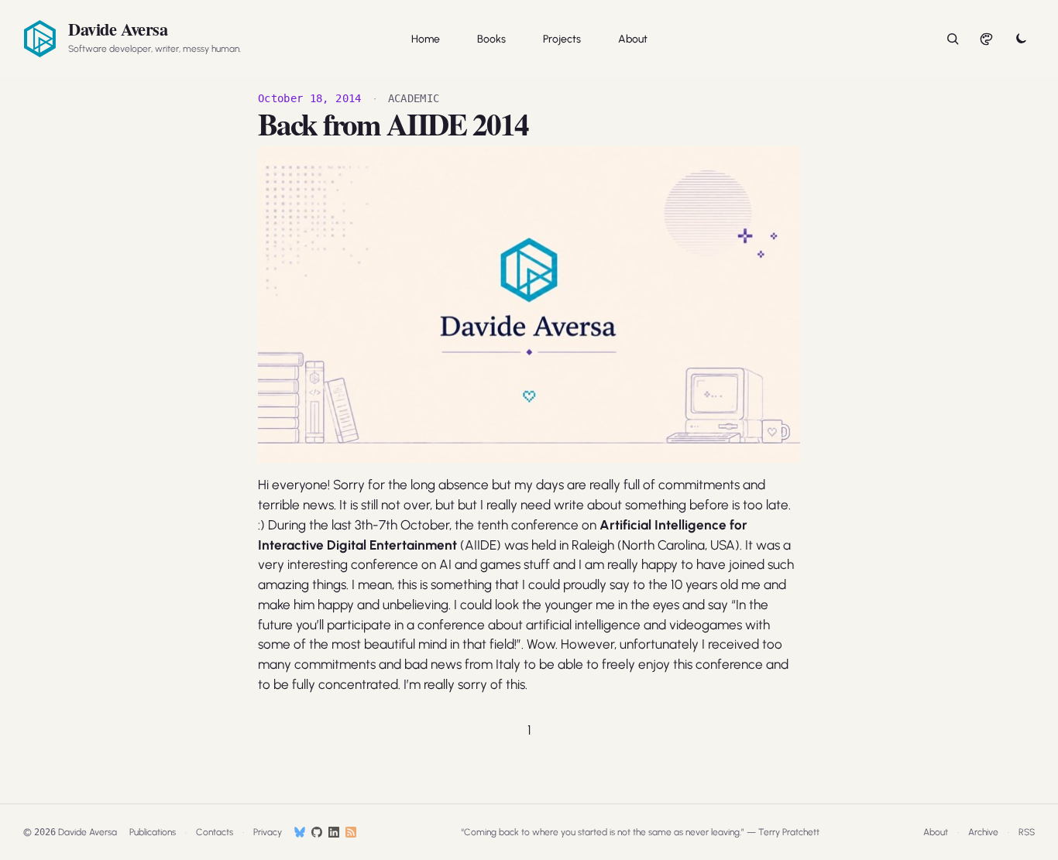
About (633, 39)
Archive (983, 832)
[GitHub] (316, 832)
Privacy (267, 832)
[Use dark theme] (1021, 39)
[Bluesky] (299, 832)
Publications (152, 832)
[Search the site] (953, 39)
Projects (562, 39)
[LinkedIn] (333, 832)
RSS (1026, 832)
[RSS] (350, 832)
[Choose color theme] (987, 39)
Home (425, 39)
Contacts (214, 832)
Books (491, 39)
